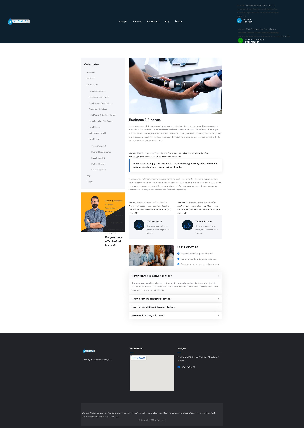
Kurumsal (91, 78)
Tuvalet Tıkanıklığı (98, 146)
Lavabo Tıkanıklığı (98, 170)
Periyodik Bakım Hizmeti (99, 97)
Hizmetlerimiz (92, 84)
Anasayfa (91, 72)
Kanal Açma (94, 139)
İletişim (90, 181)
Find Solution (111, 264)
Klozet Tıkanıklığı (98, 158)
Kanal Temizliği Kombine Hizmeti (102, 115)
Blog (88, 176)
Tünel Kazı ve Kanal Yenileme (101, 103)
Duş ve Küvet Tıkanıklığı (101, 152)
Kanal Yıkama (94, 127)
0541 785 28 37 (188, 367)
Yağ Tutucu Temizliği (97, 133)
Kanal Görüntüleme (97, 91)
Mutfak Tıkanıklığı (98, 164)
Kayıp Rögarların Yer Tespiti (100, 121)
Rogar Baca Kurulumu (98, 109)
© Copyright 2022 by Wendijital (152, 420)
